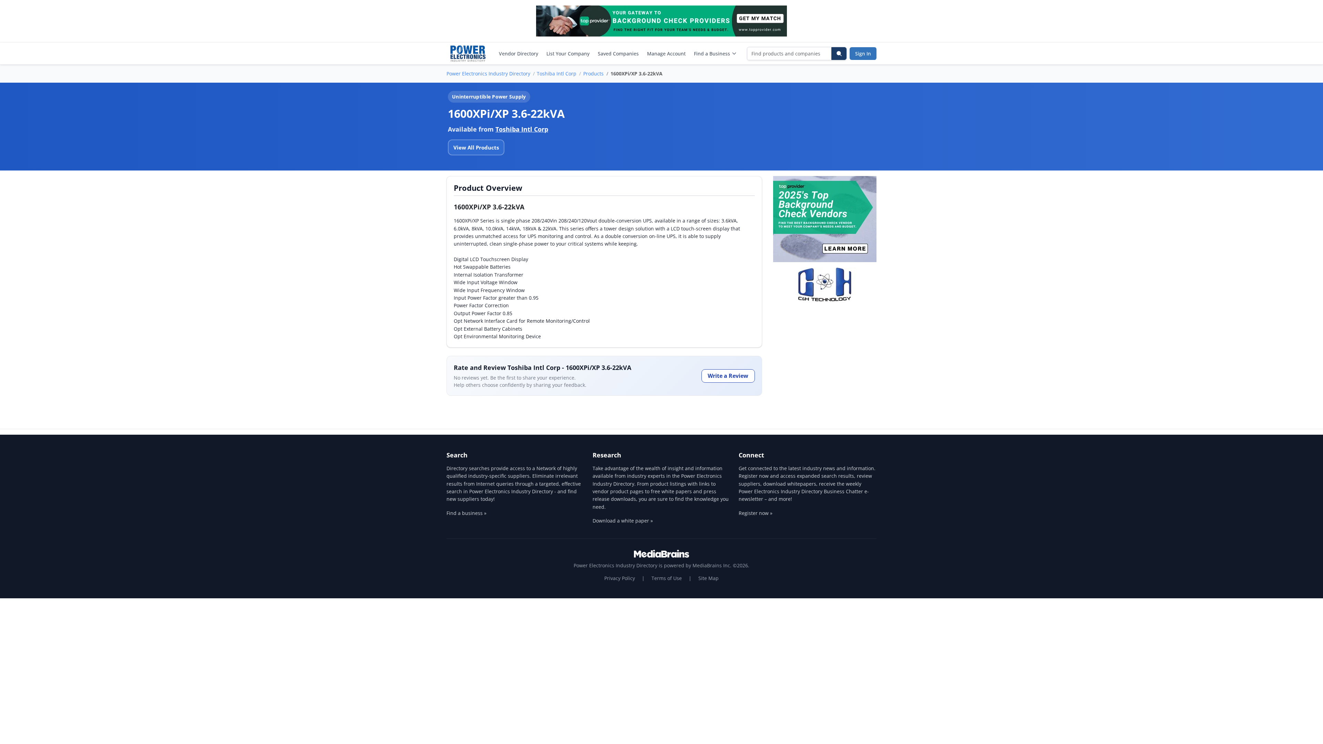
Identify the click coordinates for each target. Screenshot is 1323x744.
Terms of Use (667, 578)
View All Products (476, 147)
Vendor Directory (518, 53)
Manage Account (666, 53)
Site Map (708, 578)
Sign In (863, 53)
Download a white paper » (623, 520)
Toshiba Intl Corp (556, 73)
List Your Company (567, 53)
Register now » (755, 513)
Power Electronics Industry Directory (488, 73)
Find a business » (466, 513)
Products (593, 73)
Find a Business (712, 53)
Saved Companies (618, 53)
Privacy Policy (619, 578)
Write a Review (728, 376)
